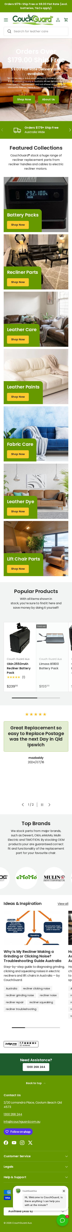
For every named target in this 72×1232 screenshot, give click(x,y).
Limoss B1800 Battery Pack (49, 666)
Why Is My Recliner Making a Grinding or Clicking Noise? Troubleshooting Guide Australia (32, 956)
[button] (66, 20)
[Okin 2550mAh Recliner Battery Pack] (20, 638)
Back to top (34, 1083)
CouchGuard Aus (22, 1222)
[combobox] (36, 31)
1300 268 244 (36, 1067)
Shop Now (24, 99)
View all (63, 904)
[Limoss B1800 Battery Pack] (52, 638)
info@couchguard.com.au (22, 1122)
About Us (48, 99)
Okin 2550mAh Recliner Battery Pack (18, 668)
